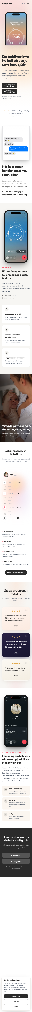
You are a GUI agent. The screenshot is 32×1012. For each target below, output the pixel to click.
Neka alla (16, 1001)
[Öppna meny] (28, 3)
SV (22, 3)
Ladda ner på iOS (9, 295)
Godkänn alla (16, 996)
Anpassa (16, 1006)
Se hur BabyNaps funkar (15, 573)
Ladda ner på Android (10, 298)
